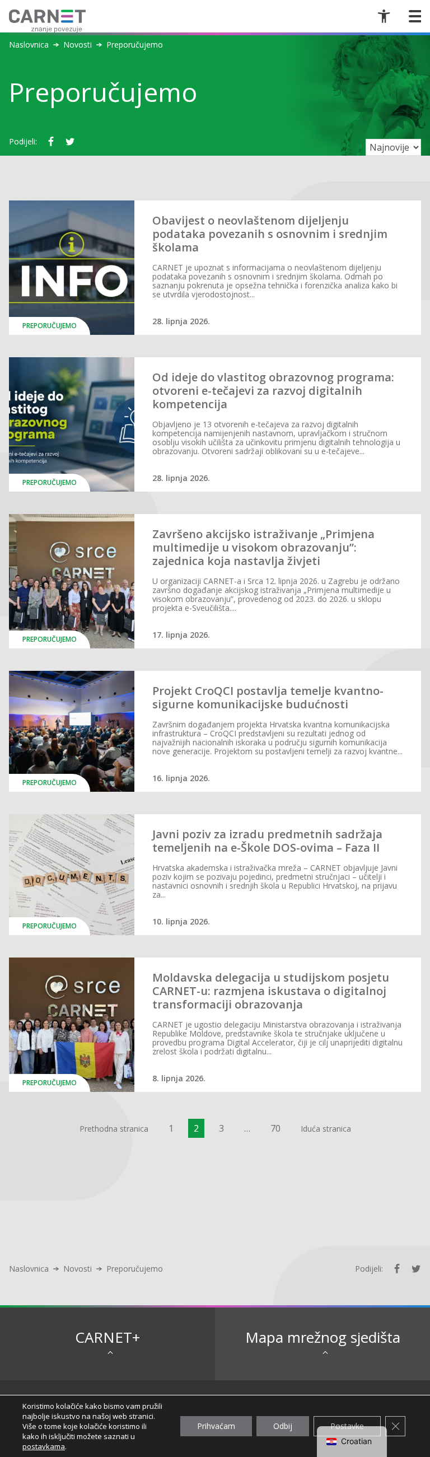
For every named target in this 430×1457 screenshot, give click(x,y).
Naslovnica (29, 44)
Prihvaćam (216, 1426)
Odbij (282, 1426)
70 (275, 1128)
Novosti (77, 44)
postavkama (43, 1446)
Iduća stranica (326, 1128)
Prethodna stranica (114, 1128)
